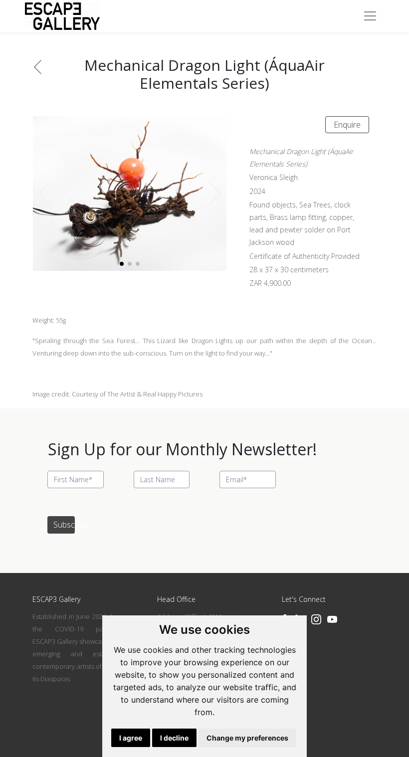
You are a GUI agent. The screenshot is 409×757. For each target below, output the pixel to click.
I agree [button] (130, 738)
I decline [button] (174, 738)
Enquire (347, 124)
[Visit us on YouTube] (332, 619)
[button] (214, 193)
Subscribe (64, 524)
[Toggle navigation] (370, 16)
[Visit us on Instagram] (316, 619)
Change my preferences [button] (247, 738)
